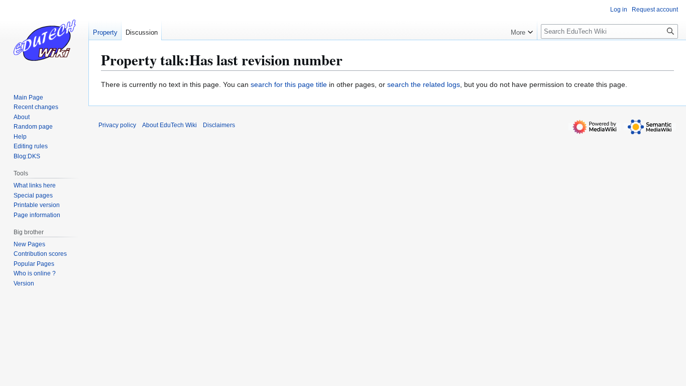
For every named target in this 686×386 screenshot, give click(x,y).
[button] (522, 30)
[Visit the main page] (44, 40)
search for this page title (289, 84)
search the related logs (423, 84)
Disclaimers (219, 125)
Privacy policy (117, 125)
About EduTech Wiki (169, 125)
